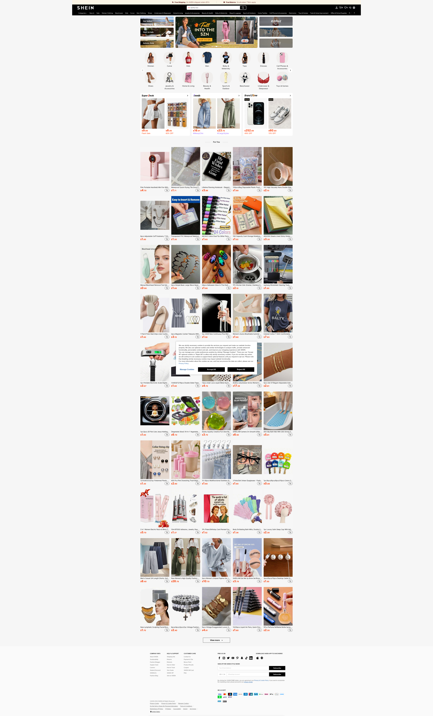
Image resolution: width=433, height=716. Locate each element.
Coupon (186, 667)
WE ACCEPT (222, 690)
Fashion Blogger (155, 662)
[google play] (261, 659)
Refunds (169, 662)
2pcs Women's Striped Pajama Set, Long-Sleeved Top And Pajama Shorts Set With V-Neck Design (216, 578)
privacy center (248, 682)
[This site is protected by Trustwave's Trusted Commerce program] (219, 701)
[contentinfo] (251, 695)
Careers (152, 667)
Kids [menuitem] (126, 13)
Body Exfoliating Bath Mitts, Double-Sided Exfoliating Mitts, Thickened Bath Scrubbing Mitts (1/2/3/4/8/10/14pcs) (247, 529)
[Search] (243, 7)
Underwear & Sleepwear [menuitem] (162, 13)
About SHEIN (154, 657)
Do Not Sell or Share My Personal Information (164, 706)
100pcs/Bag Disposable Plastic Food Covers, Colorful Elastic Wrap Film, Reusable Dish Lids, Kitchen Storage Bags (247, 187)
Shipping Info (171, 657)
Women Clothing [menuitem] (107, 13)
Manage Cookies (183, 703)
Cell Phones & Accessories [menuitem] (278, 13)
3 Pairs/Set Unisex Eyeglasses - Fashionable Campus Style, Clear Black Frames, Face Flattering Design (247, 480)
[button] (350, 7)
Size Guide (170, 670)
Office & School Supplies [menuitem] (339, 13)
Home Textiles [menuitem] (262, 13)
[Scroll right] (354, 13)
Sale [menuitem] (98, 13)
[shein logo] (85, 8)
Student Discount (155, 670)
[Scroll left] (351, 13)
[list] (236, 658)
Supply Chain (154, 665)
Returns (169, 659)
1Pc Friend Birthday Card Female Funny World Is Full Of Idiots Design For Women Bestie (216, 529)
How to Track (171, 667)
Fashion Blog (154, 675)
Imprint (185, 709)
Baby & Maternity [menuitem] (221, 13)
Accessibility (177, 709)
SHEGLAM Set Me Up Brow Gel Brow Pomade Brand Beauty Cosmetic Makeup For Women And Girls (247, 578)
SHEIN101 (153, 673)
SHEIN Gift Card (189, 670)
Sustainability (154, 659)
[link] (144, 2)
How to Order (171, 665)
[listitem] (154, 169)
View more (215, 640)
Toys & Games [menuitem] (303, 13)
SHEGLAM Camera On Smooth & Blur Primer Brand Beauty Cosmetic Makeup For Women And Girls (247, 432)
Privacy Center (154, 703)
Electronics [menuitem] (292, 13)
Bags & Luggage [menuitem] (235, 13)
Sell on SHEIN (171, 675)
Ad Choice (193, 709)
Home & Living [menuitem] (178, 13)
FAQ (185, 673)
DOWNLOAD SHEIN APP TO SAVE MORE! (269, 653)
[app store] (257, 659)
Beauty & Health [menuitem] (207, 13)
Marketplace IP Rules (156, 709)
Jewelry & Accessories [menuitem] (192, 13)
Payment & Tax (188, 659)
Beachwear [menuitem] (119, 13)
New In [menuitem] (92, 13)
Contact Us (187, 657)
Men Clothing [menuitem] (141, 13)
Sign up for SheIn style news (229, 664)
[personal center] (336, 7)
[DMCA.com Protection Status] (225, 701)
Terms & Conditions (186, 706)
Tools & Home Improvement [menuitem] (319, 13)
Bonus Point (187, 662)
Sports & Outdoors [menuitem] (249, 13)
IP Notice (168, 709)
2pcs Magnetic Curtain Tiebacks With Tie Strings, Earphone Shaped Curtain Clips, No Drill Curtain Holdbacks (185, 334)
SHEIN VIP (170, 673)
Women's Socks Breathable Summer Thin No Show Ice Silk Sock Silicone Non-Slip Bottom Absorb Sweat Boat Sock (247, 334)
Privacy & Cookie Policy (261, 680)
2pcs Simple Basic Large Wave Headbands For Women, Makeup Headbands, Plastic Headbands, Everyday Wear (185, 285)
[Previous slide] (178, 31)
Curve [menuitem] (132, 13)
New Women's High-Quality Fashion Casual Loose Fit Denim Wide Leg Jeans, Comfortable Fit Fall (185, 578)
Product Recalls (188, 665)
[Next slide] (255, 31)
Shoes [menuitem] (150, 13)
